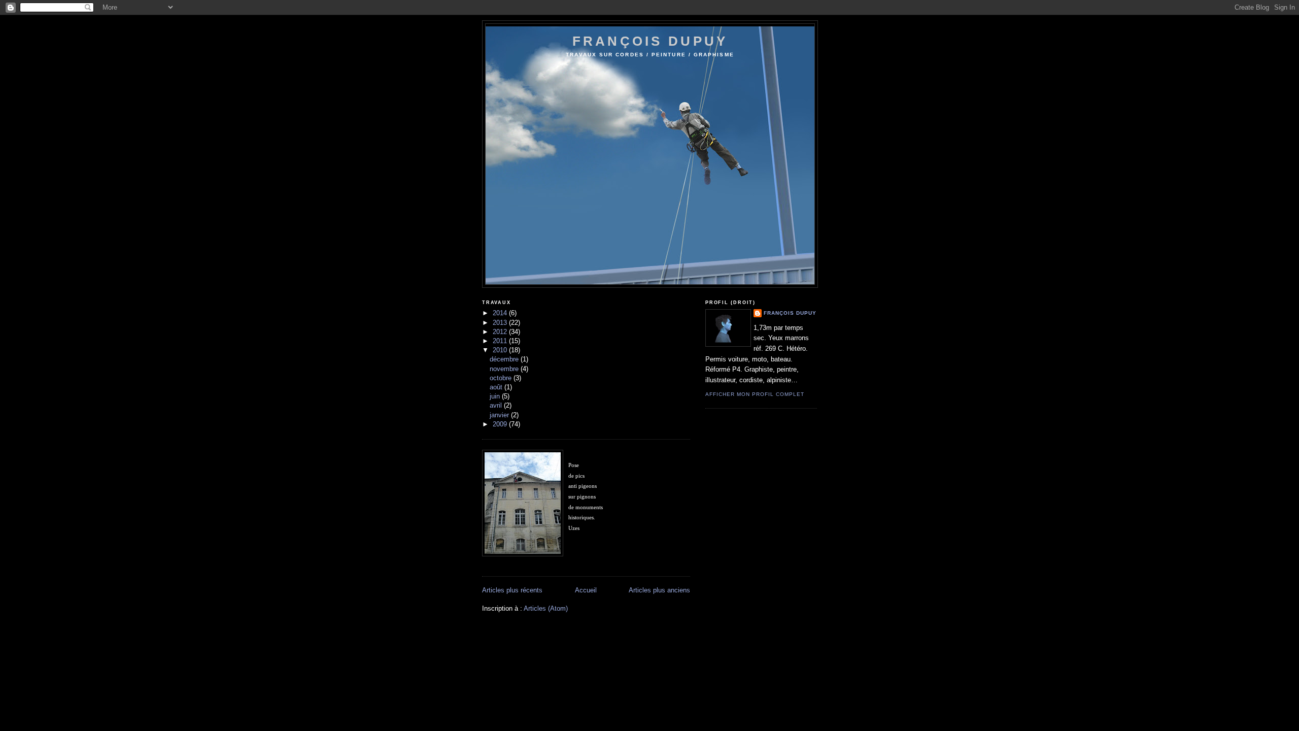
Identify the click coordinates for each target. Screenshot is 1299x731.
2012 (501, 332)
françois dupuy (650, 41)
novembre (505, 369)
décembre (505, 359)
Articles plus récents (512, 590)
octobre (502, 378)
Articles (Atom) (546, 608)
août (497, 387)
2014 (501, 313)
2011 (501, 341)
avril (497, 405)
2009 (501, 424)
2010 (501, 350)
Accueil (586, 590)
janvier (500, 415)
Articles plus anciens (659, 590)
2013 (501, 322)
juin (496, 396)
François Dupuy (790, 313)
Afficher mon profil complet (754, 394)
